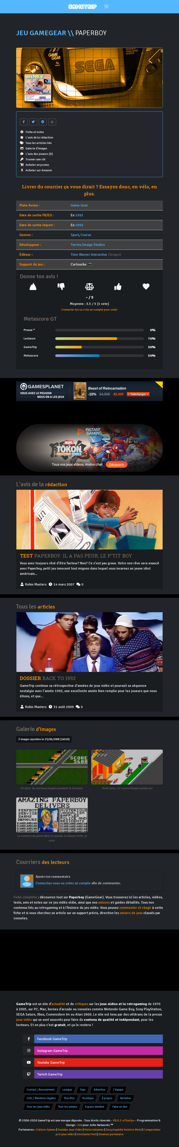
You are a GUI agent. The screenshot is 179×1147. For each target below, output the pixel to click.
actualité (58, 1004)
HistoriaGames (94, 1129)
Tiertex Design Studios (88, 245)
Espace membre (94, 1107)
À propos (107, 1098)
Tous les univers (67, 1107)
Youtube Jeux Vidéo (70, 1129)
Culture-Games (46, 1129)
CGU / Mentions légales (41, 1098)
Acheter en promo (37, 165)
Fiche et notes (35, 132)
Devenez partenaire (111, 1134)
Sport (75, 235)
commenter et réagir (135, 908)
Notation (125, 1098)
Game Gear (79, 205)
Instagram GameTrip (52, 1051)
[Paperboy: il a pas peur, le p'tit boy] (89, 519)
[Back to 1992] (89, 642)
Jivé (79, 1125)
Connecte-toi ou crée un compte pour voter (89, 309)
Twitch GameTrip (49, 1074)
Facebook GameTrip (52, 1039)
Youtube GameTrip (51, 1062)
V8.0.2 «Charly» (123, 1120)
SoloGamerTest (86, 1134)
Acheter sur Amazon (39, 170)
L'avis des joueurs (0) (39, 154)
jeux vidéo (24, 1020)
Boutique (88, 1098)
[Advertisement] (89, 412)
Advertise (99, 1089)
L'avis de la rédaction (39, 137)
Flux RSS (69, 1098)
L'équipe (118, 1089)
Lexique (67, 1089)
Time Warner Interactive (89, 254)
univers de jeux (131, 913)
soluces (104, 902)
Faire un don (119, 1107)
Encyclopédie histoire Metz (123, 1129)
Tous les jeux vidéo (38, 1107)
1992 (79, 215)
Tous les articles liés (39, 143)
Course (86, 235)
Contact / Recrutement (41, 1089)
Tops (83, 1089)
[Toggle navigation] (106, 6)
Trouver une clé (35, 159)
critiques (81, 1004)
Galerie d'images (36, 148)
